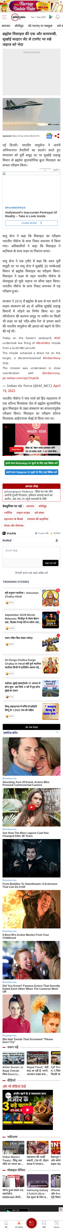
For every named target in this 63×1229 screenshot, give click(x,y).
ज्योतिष (8, 513)
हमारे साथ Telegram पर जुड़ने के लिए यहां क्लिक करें (31, 472)
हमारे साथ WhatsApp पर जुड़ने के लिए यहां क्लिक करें (32, 463)
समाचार (6, 26)
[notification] (57, 16)
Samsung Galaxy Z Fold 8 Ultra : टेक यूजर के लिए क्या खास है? (37, 1193)
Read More (16, 449)
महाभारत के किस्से (13, 519)
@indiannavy (51, 373)
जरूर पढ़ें (12, 1047)
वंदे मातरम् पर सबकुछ (40, 26)
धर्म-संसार (39, 513)
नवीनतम (12, 1137)
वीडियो (11, 1080)
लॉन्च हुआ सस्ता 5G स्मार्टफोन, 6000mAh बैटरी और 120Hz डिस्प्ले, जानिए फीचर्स (13, 1193)
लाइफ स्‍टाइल (23, 513)
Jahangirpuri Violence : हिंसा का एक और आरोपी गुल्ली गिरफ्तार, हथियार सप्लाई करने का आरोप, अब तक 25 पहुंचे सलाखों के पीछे (28, 495)
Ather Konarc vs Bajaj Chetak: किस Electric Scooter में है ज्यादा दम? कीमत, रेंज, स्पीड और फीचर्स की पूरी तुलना (13, 1070)
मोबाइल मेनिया (16, 1170)
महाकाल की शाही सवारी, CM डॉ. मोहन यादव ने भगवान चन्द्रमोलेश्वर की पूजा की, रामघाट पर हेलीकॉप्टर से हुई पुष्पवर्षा (37, 1160)
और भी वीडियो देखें (14, 1086)
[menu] (5, 17)
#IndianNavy (51, 358)
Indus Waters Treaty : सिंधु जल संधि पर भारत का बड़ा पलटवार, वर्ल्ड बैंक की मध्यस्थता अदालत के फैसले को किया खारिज (13, 1160)
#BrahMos (43, 343)
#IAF (57, 338)
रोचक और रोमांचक (14, 525)
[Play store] (51, 16)
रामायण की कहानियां (37, 519)
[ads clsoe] (61, 1209)
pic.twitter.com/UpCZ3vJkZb (21, 378)
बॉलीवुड (19, 26)
